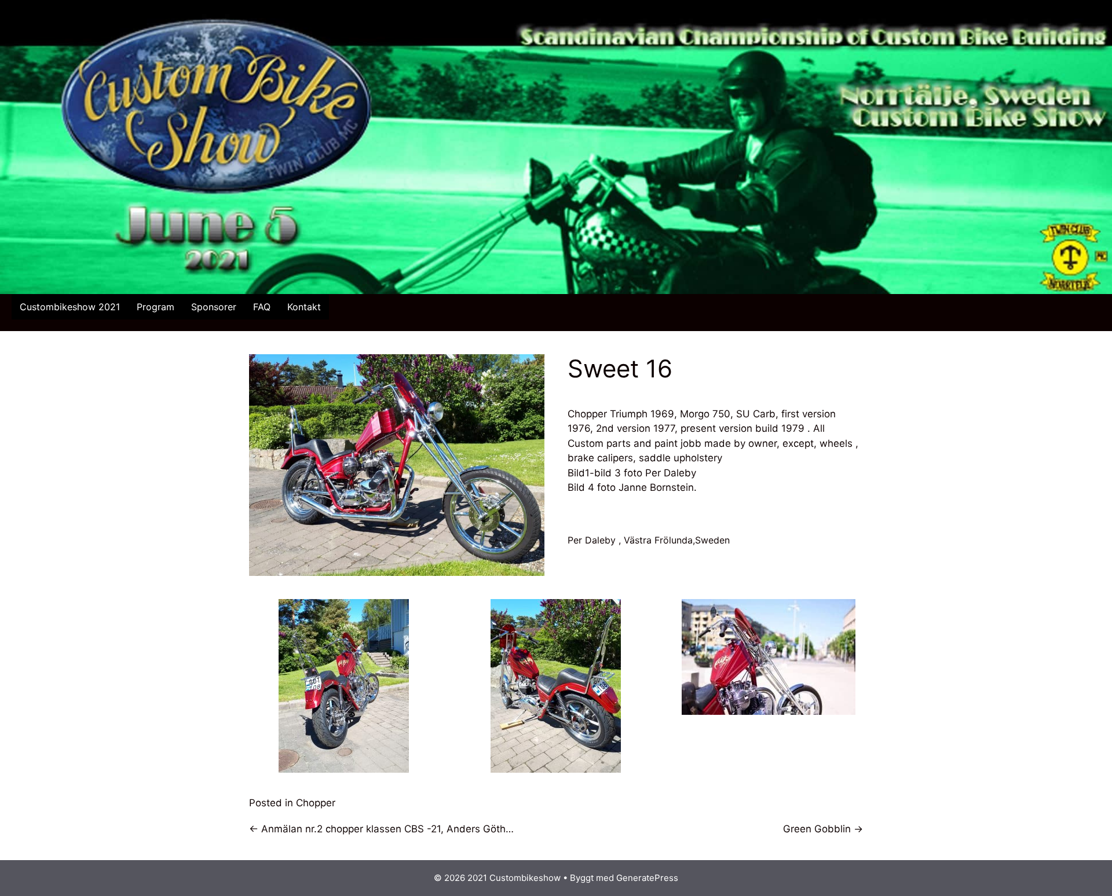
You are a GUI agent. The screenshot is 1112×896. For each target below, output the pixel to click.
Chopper (315, 803)
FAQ (261, 307)
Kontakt (304, 307)
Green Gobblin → (823, 829)
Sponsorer (213, 307)
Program (155, 307)
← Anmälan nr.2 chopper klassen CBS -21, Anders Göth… (381, 829)
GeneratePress (647, 877)
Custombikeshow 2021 (70, 307)
